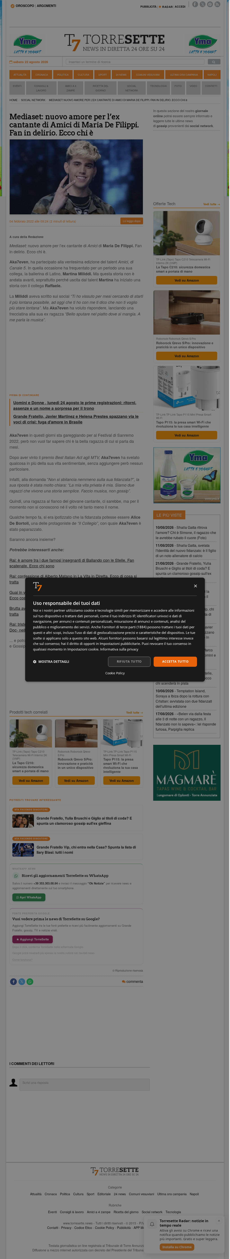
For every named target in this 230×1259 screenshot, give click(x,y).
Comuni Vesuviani (148, 74)
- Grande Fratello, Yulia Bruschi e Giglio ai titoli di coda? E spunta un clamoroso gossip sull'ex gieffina (183, 571)
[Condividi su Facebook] (13, 981)
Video (193, 86)
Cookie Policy (104, 1227)
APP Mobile (142, 1227)
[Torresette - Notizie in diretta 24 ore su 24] (115, 1171)
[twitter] (203, 4)
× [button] (195, 586)
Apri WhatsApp (30, 897)
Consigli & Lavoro (41, 88)
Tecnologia (158, 86)
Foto (178, 86)
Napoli (212, 74)
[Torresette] (115, 43)
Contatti (211, 86)
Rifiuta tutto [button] (129, 661)
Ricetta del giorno (100, 88)
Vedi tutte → (134, 712)
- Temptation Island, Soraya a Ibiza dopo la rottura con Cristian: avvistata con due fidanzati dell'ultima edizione (184, 698)
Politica (63, 74)
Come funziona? (22, 959)
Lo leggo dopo (132, 221)
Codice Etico (83, 1227)
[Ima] (187, 475)
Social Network (131, 88)
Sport (102, 74)
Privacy (66, 1227)
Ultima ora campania (172, 1194)
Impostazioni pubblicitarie (120, 644)
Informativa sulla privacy (119, 649)
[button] (51, 661)
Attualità (19, 74)
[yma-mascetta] (27, 43)
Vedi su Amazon (31, 780)
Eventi (17, 86)
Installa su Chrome (177, 1247)
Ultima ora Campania (184, 74)
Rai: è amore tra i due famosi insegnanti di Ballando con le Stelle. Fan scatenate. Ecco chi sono (71, 563)
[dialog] (115, 629)
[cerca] (214, 61)
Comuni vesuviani (141, 1194)
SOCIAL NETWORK (33, 100)
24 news (120, 1194)
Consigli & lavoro (72, 1212)
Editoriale (104, 1194)
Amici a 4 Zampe (70, 88)
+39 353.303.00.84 (45, 883)
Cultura (83, 74)
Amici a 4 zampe (99, 1212)
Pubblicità (124, 1227)
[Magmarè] (187, 773)
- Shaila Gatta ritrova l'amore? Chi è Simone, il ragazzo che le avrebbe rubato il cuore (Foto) (186, 532)
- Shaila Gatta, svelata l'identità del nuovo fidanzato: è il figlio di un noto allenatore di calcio (186, 550)
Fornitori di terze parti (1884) (124, 627)
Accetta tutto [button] (175, 661)
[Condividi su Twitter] (21, 981)
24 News (121, 74)
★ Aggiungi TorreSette (32, 939)
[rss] (217, 4)
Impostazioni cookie (82, 649)
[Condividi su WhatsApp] (30, 981)
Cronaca (41, 74)
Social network (152, 1212)
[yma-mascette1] (203, 43)
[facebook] (195, 4)
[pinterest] (210, 4)
